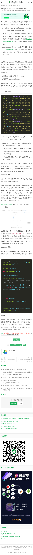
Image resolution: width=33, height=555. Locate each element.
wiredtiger (20, 345)
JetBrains (17, 549)
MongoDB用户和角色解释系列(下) (25, 360)
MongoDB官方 (5, 531)
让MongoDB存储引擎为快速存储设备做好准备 (15, 385)
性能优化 (24, 10)
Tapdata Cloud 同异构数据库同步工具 (10, 536)
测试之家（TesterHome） (23, 547)
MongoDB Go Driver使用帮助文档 (8, 360)
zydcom (13, 350)
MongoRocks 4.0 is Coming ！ (10, 380)
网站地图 (24, 552)
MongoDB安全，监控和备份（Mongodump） (14, 383)
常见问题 (18, 5)
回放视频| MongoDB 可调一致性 (9, 421)
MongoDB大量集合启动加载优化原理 (12, 374)
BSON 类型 (13, 345)
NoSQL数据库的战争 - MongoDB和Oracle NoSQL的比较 (17, 372)
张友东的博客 (18, 10)
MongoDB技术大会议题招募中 (9, 428)
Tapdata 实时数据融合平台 (8, 534)
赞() (17, 340)
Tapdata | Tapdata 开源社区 (8, 423)
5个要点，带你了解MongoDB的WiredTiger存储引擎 (16, 377)
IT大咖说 (7, 547)
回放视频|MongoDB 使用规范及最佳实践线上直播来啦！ (16, 418)
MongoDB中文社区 (16, 2)
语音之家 (3, 539)
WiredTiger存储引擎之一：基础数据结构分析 (14, 369)
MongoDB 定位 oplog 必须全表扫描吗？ (14, 8)
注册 (21, 403)
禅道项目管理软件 (13, 547)
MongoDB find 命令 (7, 204)
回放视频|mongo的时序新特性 (9, 426)
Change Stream (9, 49)
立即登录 (13, 403)
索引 (24, 345)
